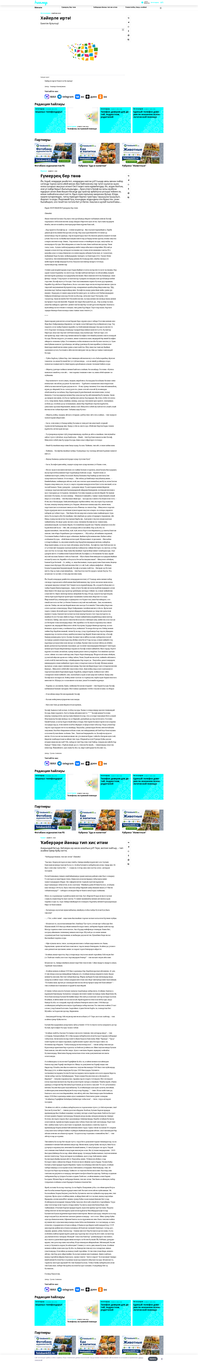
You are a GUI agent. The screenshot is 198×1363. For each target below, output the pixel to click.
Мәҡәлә (38, 7)
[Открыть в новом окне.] (50, 96)
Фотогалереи (45, 13)
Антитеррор (155, 2)
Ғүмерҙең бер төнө (68, 7)
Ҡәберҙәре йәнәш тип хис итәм (105, 7)
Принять (153, 1359)
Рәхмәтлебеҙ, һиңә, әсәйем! (136, 7)
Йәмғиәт (44, 171)
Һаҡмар (41, 2)
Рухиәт (43, 838)
